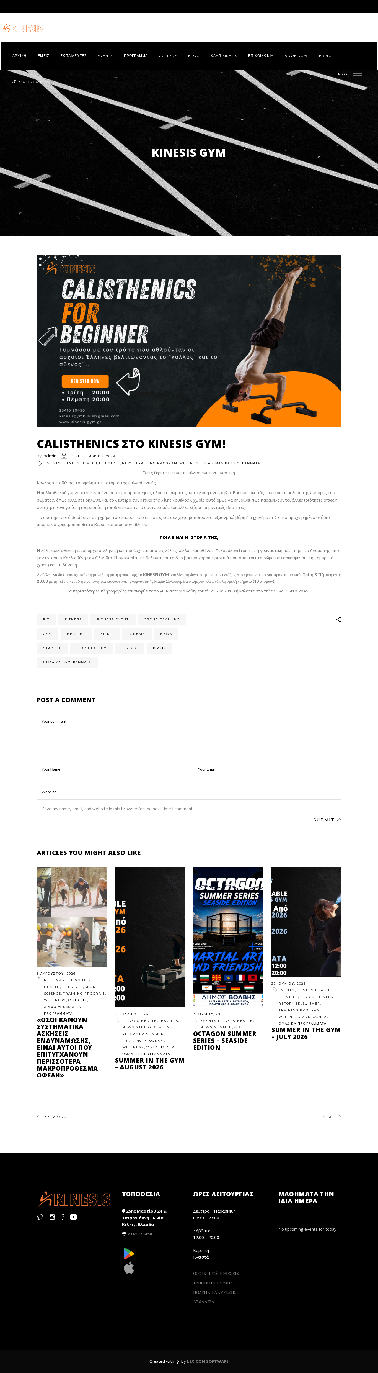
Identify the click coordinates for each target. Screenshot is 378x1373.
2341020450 (139, 1233)
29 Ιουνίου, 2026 (288, 984)
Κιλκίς (159, 648)
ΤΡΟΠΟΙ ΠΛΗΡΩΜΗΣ (213, 1282)
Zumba (309, 1017)
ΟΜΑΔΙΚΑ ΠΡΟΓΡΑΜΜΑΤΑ (236, 463)
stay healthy (91, 648)
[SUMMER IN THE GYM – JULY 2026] (306, 922)
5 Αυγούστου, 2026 (56, 974)
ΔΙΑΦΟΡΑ (52, 1007)
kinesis (137, 634)
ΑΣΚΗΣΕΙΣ (77, 1000)
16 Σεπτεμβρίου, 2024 (93, 456)
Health (89, 463)
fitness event (113, 619)
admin (49, 456)
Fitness (70, 463)
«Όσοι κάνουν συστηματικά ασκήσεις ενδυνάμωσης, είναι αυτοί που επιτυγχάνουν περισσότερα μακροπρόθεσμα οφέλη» (67, 1047)
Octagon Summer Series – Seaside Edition (224, 1040)
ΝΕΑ (207, 463)
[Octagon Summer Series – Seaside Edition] (228, 937)
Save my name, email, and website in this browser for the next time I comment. (117, 808)
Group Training (162, 619)
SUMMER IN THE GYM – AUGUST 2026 (150, 1063)
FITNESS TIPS (77, 980)
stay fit (52, 648)
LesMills (168, 1021)
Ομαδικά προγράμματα (67, 662)
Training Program (156, 463)
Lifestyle (109, 463)
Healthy (76, 634)
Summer (155, 1034)
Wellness (190, 463)
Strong (129, 648)
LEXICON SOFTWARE (208, 1361)
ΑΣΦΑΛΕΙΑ (203, 1301)
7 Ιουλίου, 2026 (209, 1014)
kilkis (107, 634)
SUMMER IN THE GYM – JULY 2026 (306, 1033)
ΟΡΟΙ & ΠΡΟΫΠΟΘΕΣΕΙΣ (216, 1273)
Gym (47, 634)
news (166, 634)
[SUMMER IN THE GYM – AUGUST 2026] (150, 937)
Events (53, 463)
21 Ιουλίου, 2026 (132, 1014)
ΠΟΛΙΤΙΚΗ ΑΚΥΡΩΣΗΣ (215, 1292)
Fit (46, 619)
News (128, 463)
